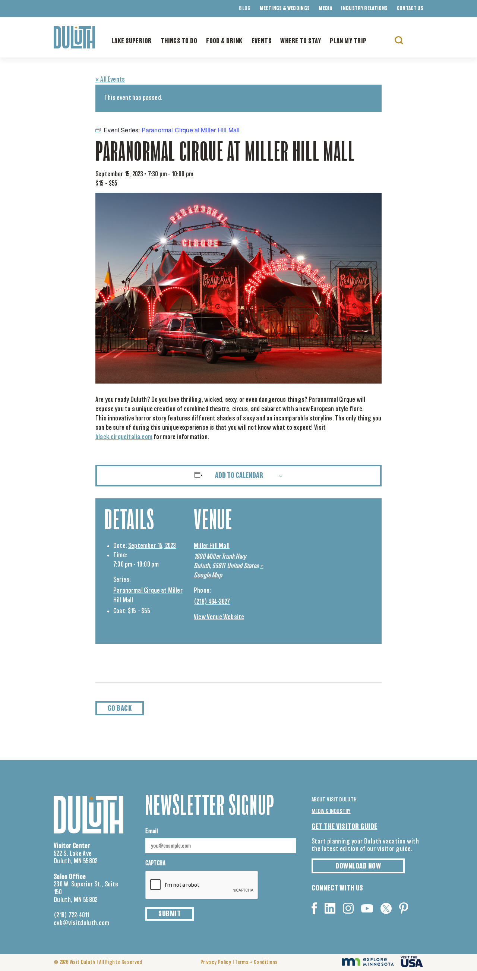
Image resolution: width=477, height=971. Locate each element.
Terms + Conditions (256, 962)
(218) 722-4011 (72, 915)
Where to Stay (300, 41)
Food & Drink (224, 41)
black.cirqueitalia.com (123, 437)
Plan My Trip (348, 41)
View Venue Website (219, 617)
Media (325, 8)
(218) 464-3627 (212, 602)
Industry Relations (364, 8)
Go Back (120, 708)
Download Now (358, 866)
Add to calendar (239, 475)
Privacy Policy (215, 962)
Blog (244, 8)
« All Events (110, 79)
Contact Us (410, 8)
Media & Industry (331, 811)
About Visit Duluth (334, 800)
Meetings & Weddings (285, 8)
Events (262, 41)
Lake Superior (131, 41)
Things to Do (179, 41)
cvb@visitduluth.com (82, 923)
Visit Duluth (82, 962)
